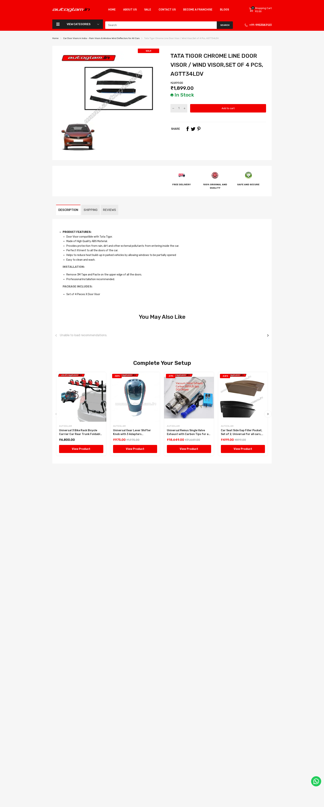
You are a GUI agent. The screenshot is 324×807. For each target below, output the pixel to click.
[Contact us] (316, 781)
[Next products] (268, 335)
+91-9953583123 (260, 25)
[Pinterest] (198, 129)
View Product (81, 449)
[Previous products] (56, 335)
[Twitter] (193, 129)
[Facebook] (187, 129)
